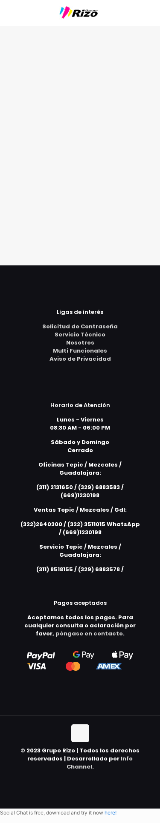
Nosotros (80, 343)
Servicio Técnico (80, 334)
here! (110, 812)
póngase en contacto (89, 633)
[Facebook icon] (80, 778)
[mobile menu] (148, 13)
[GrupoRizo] (80, 12)
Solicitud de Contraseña (80, 326)
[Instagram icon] (89, 778)
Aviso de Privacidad (80, 359)
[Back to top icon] (80, 733)
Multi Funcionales (80, 351)
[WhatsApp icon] (71, 778)
